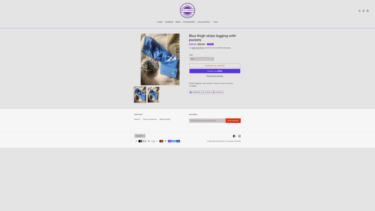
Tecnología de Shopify (233, 141)
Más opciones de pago (215, 76)
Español (139, 136)
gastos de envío (198, 48)
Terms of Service (150, 119)
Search (137, 119)
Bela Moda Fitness (219, 141)
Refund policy (165, 119)
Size (191, 55)
